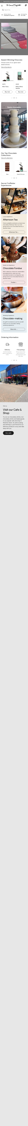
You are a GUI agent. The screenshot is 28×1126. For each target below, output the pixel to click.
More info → (14, 329)
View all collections (7, 158)
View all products (6, 67)
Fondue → (14, 282)
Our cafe (8, 433)
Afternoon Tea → (14, 232)
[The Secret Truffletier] (13, 5)
